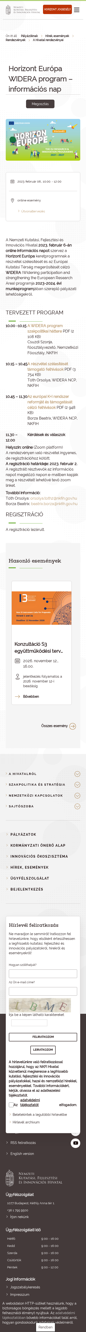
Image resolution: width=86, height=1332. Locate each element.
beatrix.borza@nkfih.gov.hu (54, 504)
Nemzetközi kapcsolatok (36, 795)
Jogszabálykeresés (25, 1287)
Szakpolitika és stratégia (37, 784)
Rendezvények (15, 40)
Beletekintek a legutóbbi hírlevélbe (40, 1115)
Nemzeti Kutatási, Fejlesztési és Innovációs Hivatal (35, 1178)
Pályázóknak (29, 36)
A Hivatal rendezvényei (48, 40)
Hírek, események (57, 36)
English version (22, 1154)
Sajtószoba (21, 806)
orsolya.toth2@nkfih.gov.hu (53, 498)
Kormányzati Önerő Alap (38, 845)
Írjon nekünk (19, 1217)
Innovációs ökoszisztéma (39, 856)
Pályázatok (23, 834)
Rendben (45, 1327)
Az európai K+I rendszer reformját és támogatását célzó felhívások (49, 402)
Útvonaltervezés (33, 211)
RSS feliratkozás (23, 1143)
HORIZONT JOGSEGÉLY (57, 9)
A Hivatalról (23, 774)
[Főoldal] (24, 10)
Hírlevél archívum (26, 1122)
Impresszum (19, 1294)
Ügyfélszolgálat (30, 878)
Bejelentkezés (27, 889)
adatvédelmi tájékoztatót (30, 1102)
